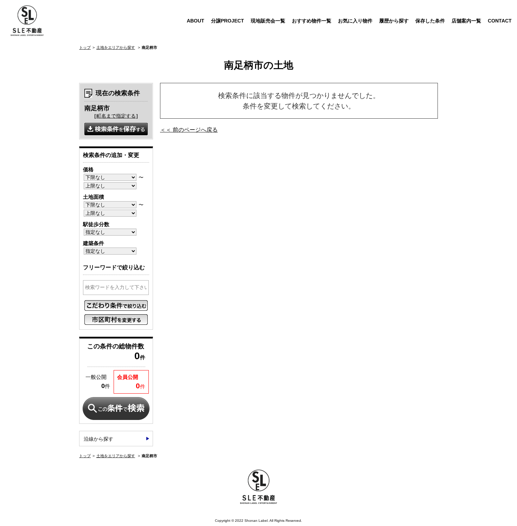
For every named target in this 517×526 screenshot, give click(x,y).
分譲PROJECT (227, 21)
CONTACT (500, 21)
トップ (85, 47)
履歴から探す (394, 21)
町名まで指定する (116, 116)
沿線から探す (98, 439)
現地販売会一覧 (268, 21)
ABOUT (195, 21)
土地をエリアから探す (115, 47)
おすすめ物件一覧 (311, 21)
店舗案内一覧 (466, 21)
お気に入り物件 (355, 21)
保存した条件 (430, 21)
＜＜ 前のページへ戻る (189, 130)
